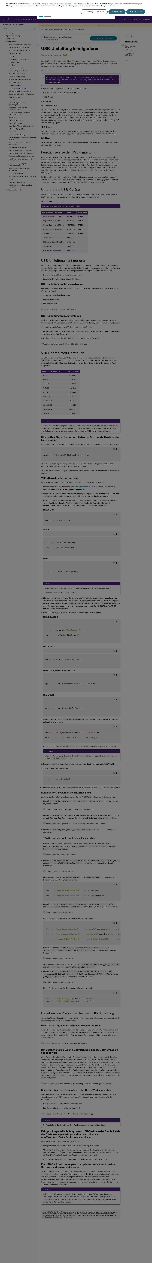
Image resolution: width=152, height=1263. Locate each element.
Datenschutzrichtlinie (65, 4)
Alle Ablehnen (136, 12)
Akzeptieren (117, 12)
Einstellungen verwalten (94, 12)
